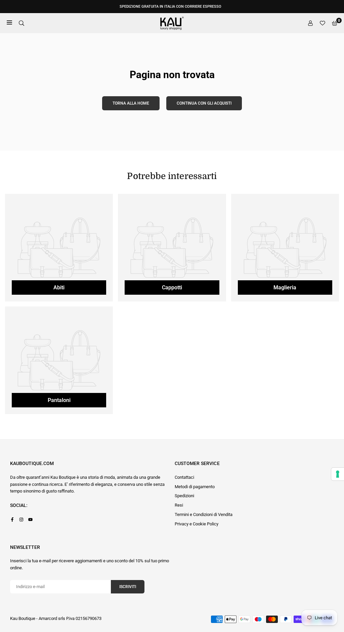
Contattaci (184, 477)
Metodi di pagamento (195, 486)
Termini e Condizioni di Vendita (203, 514)
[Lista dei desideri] (322, 23)
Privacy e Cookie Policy (196, 523)
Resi (179, 505)
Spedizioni (184, 495)
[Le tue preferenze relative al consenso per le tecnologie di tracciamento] (337, 474)
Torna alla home (131, 103)
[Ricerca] (21, 23)
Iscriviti (127, 586)
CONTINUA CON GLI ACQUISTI (204, 103)
